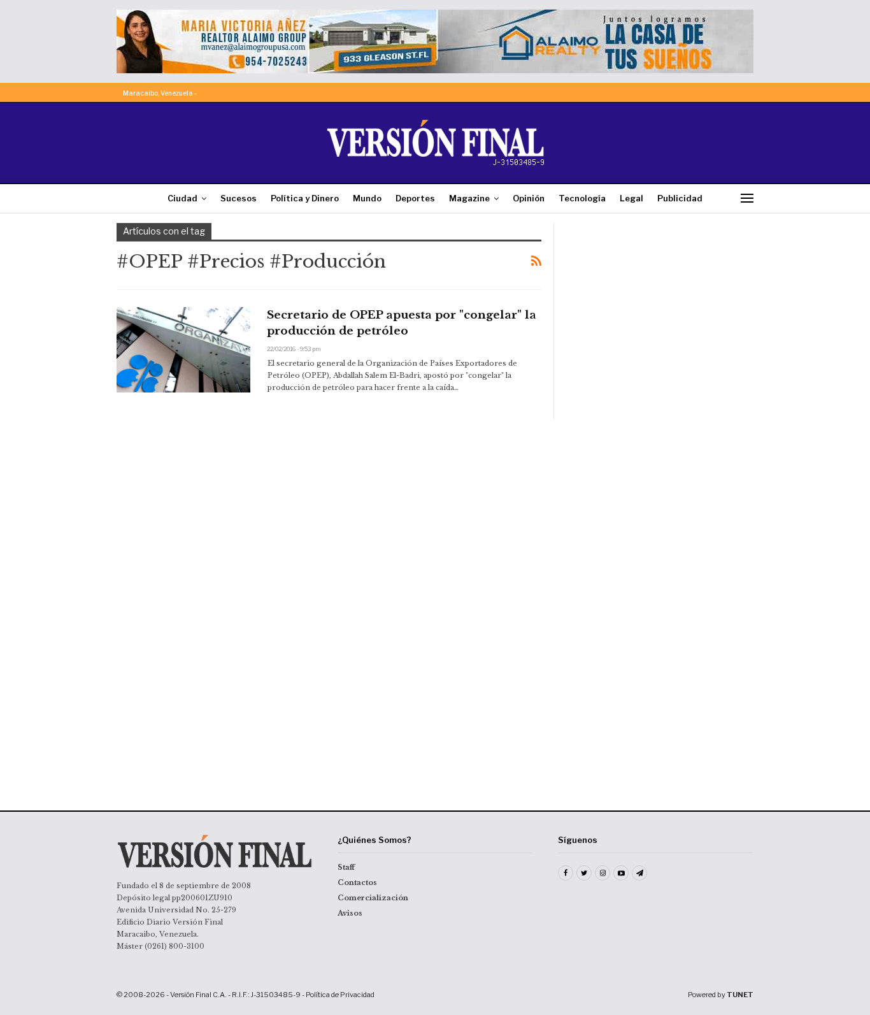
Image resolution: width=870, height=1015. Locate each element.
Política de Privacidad (340, 994)
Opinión (529, 198)
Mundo (367, 198)
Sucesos (238, 198)
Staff (346, 867)
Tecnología (582, 198)
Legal (631, 198)
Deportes (415, 198)
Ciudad (182, 198)
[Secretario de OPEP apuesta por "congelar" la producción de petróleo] (183, 349)
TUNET (740, 994)
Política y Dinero (305, 198)
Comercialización (373, 897)
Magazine (469, 198)
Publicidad (679, 198)
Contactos (357, 882)
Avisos (350, 913)
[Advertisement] (662, 302)
